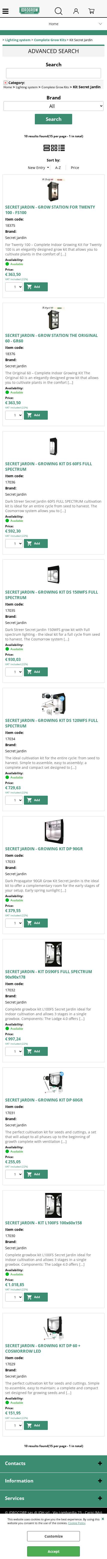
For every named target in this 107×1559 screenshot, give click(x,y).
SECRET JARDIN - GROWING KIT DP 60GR (44, 1100)
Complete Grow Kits (55, 87)
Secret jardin (16, 237)
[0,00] (95, 11)
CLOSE (103, 1518)
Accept (53, 1551)
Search (53, 64)
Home (53, 23)
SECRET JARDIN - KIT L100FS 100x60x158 (43, 1223)
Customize (54, 1536)
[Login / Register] (79, 11)
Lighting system (27, 87)
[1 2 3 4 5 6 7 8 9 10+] (14, 287)
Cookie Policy (77, 1523)
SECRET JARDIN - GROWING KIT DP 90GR (44, 849)
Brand (54, 97)
